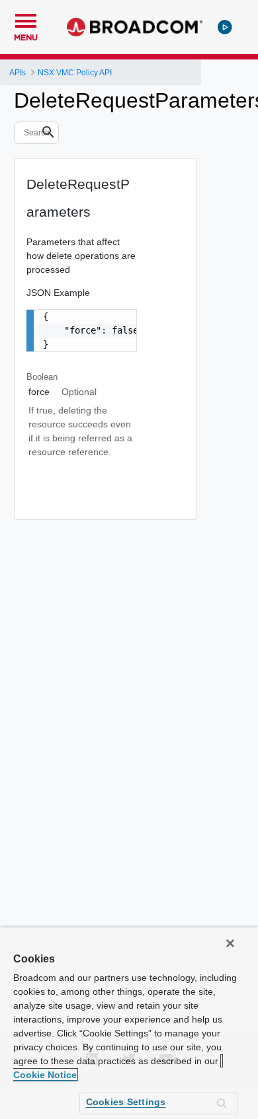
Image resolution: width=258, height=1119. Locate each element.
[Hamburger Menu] (25, 19)
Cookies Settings (126, 1102)
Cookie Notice (45, 1074)
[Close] (230, 943)
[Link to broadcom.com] (134, 27)
